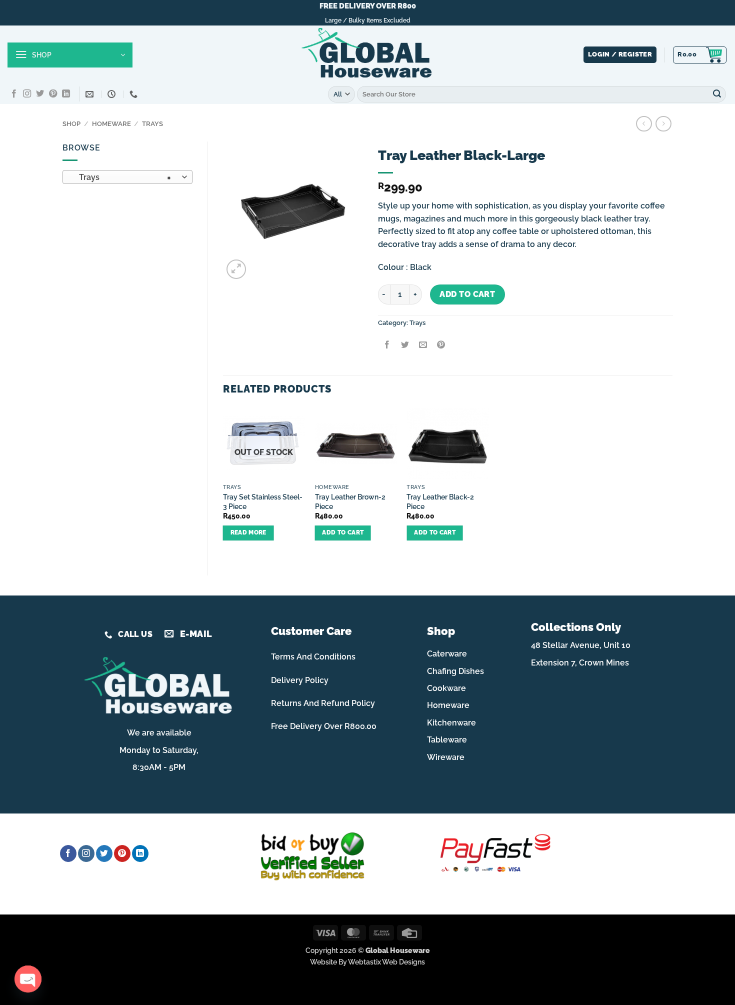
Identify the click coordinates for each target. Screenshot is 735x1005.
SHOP (71, 124)
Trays (152, 124)
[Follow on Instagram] (27, 94)
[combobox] (127, 177)
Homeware (111, 124)
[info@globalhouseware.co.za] (91, 94)
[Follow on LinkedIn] (66, 94)
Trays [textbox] (122, 177)
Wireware (445, 757)
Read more (248, 532)
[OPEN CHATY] (28, 979)
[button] (70, 55)
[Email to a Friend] (422, 345)
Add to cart (467, 294)
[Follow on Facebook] (14, 94)
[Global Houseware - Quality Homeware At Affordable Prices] (368, 55)
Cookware (446, 688)
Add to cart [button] (343, 532)
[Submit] (717, 94)
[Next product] (644, 124)
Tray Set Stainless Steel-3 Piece (262, 501)
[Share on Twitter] (404, 345)
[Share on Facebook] (386, 345)
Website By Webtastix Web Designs (367, 962)
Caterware (447, 653)
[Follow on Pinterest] (53, 94)
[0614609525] (135, 94)
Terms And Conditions (313, 657)
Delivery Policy (299, 680)
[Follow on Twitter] (40, 94)
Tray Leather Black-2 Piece (440, 501)
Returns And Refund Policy (323, 703)
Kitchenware (451, 723)
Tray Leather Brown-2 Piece (350, 501)
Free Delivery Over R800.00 (323, 726)
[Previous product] (663, 124)
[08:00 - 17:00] (113, 94)
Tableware (447, 739)
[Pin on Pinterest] (441, 345)
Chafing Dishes (455, 671)
